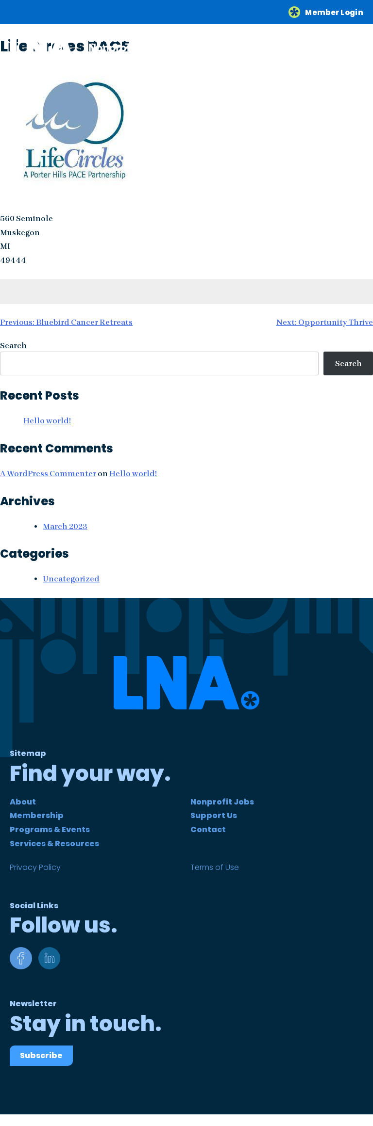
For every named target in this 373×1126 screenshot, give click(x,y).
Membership (37, 815)
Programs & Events (50, 829)
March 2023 (65, 526)
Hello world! (47, 420)
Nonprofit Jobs (222, 801)
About (23, 801)
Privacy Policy (35, 867)
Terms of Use (214, 867)
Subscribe (41, 1055)
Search (13, 345)
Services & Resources (54, 843)
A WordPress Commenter (48, 473)
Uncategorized (71, 578)
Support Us (213, 815)
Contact (208, 829)
